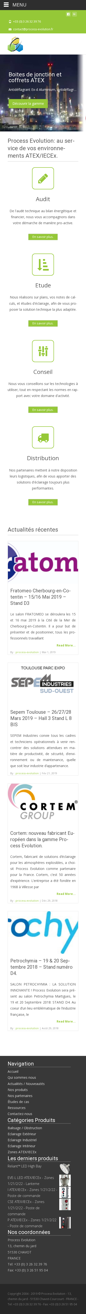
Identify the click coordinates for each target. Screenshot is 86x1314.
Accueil (13, 1071)
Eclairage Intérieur (21, 1146)
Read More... (66, 645)
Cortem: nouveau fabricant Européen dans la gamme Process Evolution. (42, 839)
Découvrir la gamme (28, 103)
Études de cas (18, 1101)
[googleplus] (74, 15)
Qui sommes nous (22, 1077)
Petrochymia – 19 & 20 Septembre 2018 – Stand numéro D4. (41, 967)
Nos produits (18, 1089)
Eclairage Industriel (22, 1140)
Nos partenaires (20, 1095)
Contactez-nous (20, 1113)
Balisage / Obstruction (25, 1128)
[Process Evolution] (11, 43)
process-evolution (27, 652)
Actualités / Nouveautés (26, 1083)
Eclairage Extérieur (22, 1134)
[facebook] (68, 15)
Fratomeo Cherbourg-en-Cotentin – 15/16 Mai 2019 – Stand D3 (40, 597)
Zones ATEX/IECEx (22, 1152)
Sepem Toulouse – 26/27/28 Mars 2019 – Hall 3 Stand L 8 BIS (41, 718)
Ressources (17, 1107)
